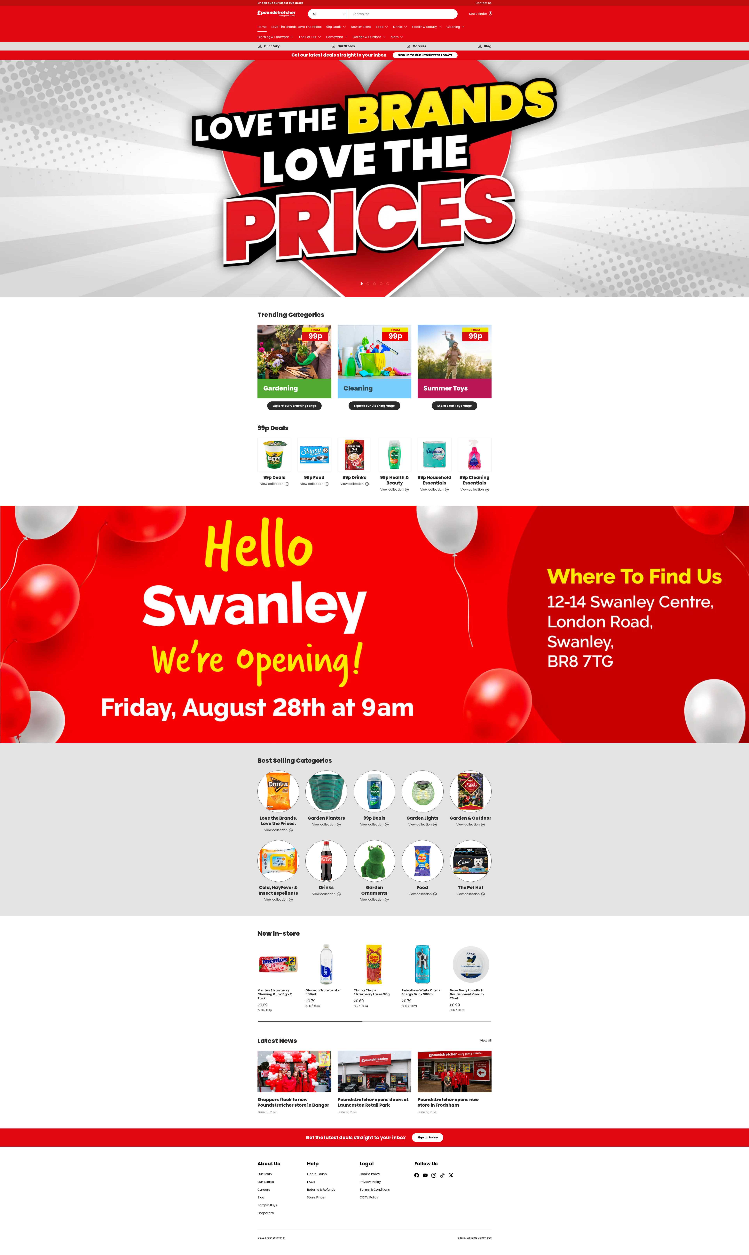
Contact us (484, 3)
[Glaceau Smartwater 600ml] (326, 964)
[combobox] (383, 14)
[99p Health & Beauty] (394, 454)
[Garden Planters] (326, 791)
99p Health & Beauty (394, 480)
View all (486, 1041)
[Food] (422, 861)
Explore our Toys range (454, 406)
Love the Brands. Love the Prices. (278, 821)
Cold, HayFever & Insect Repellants (278, 890)
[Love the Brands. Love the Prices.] (278, 791)
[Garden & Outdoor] (470, 791)
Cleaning (453, 27)
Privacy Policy (370, 1182)
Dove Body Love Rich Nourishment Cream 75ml (467, 994)
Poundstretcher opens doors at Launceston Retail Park (373, 1102)
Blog (488, 46)
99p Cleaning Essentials (475, 480)
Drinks (398, 27)
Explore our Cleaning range (374, 406)
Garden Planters (326, 818)
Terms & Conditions (375, 1189)
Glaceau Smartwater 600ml (323, 992)
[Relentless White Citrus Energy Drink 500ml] (422, 964)
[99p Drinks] (354, 454)
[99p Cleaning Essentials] (474, 454)
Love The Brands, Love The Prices (296, 27)
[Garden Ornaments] (374, 861)
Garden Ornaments (374, 890)
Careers (419, 46)
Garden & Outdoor (367, 37)
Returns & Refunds (321, 1189)
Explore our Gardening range (294, 406)
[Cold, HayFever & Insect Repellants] (278, 861)
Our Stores (346, 46)
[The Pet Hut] (470, 861)
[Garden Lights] (422, 791)
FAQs (311, 1182)
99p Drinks (354, 478)
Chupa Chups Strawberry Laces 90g (372, 992)
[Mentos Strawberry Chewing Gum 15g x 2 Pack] (278, 964)
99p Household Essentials (434, 480)
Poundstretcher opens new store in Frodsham (448, 1102)
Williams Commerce (479, 1237)
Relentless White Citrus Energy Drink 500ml (421, 992)
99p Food (314, 478)
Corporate (265, 1213)
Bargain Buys (267, 1205)
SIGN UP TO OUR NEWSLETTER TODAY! (425, 55)
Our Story (272, 46)
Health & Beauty (424, 27)
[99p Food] (314, 454)
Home (262, 27)
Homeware (334, 37)
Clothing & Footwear (273, 37)
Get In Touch (317, 1174)
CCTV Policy (369, 1197)
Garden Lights (422, 818)
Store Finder (316, 1197)
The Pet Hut (308, 37)
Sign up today (427, 1137)
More (395, 37)
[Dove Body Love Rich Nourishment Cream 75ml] (471, 964)
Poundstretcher (276, 1237)
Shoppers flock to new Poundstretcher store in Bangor (293, 1102)
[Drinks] (326, 861)
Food (379, 27)
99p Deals (333, 27)
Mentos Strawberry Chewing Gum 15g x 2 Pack (274, 994)
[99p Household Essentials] (434, 454)
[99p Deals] (274, 454)
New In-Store (361, 27)
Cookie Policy (370, 1174)
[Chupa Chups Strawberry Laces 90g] (374, 964)
